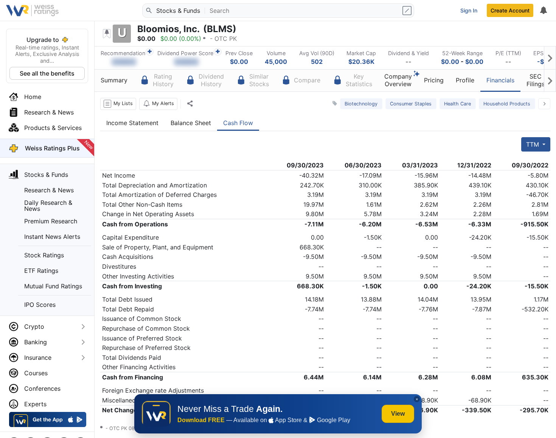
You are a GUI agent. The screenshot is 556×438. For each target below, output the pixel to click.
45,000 (276, 61)
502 (317, 61)
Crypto (34, 326)
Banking (35, 342)
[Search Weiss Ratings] (149, 10)
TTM (533, 144)
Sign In (468, 10)
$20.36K (361, 61)
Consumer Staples (411, 104)
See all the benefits (47, 73)
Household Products (506, 104)
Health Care (457, 104)
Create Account (510, 10)
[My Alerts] (543, 10)
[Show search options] (408, 10)
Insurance (37, 357)
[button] (118, 104)
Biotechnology (361, 104)
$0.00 (239, 61)
